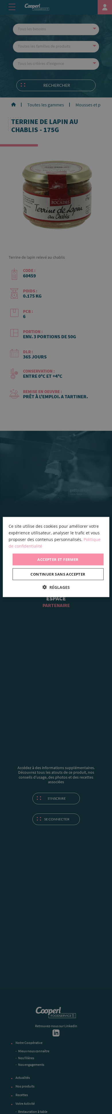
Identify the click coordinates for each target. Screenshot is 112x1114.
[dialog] (56, 557)
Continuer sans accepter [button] (57, 574)
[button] (56, 587)
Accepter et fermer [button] (57, 559)
